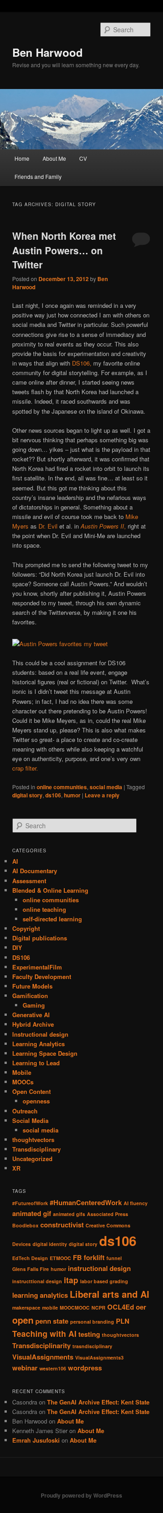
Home (21, 158)
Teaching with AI (44, 1333)
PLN (122, 1321)
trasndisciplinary (92, 1346)
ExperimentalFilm (37, 967)
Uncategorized (32, 1158)
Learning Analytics (38, 1043)
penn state (51, 1321)
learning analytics (40, 1295)
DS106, (81, 363)
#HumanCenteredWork (86, 1202)
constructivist (62, 1225)
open (23, 1320)
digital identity (50, 1244)
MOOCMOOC (75, 1307)
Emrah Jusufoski (36, 1440)
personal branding (92, 1321)
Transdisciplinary (36, 1149)
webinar (25, 1368)
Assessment (29, 880)
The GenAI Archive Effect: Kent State (98, 1402)
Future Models (32, 986)
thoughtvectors (33, 1139)
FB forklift (89, 1257)
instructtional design (37, 1281)
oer (141, 1307)
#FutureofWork (30, 1203)
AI (15, 861)
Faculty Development (41, 976)
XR (16, 1168)
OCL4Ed (120, 1307)
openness (36, 1101)
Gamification (30, 995)
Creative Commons (108, 1225)
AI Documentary (34, 870)
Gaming (34, 1005)
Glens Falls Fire (30, 1269)
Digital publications (39, 938)
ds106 (53, 795)
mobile (50, 1307)
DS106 (21, 957)
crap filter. (25, 768)
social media (106, 787)
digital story (27, 795)
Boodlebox (25, 1225)
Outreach (25, 1111)
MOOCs (23, 1082)
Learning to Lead (36, 1062)
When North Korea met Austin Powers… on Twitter (64, 250)
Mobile (21, 1072)
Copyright (26, 928)
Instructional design (40, 1034)
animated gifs (69, 1214)
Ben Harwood (47, 52)
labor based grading (104, 1281)
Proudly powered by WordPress (81, 1495)
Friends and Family (38, 176)
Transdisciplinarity (41, 1345)
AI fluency (136, 1203)
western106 (52, 1368)
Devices (21, 1244)
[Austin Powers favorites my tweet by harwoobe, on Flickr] (60, 643)
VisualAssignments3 (99, 1357)
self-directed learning (52, 919)
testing (89, 1334)
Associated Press (107, 1214)
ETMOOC (60, 1258)
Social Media (30, 1120)
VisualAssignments (42, 1357)
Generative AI (31, 1014)
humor (72, 795)
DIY (17, 947)
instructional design (99, 1268)
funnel (114, 1258)
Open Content (31, 1091)
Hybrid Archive (33, 1024)
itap (71, 1280)
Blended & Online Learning (50, 890)
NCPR (98, 1307)
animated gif (31, 1213)
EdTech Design (30, 1258)
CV (83, 158)
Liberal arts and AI (109, 1294)
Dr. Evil (48, 526)
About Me (54, 158)
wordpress (85, 1368)
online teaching (44, 909)
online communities (62, 787)
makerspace (26, 1307)
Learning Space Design (44, 1053)
